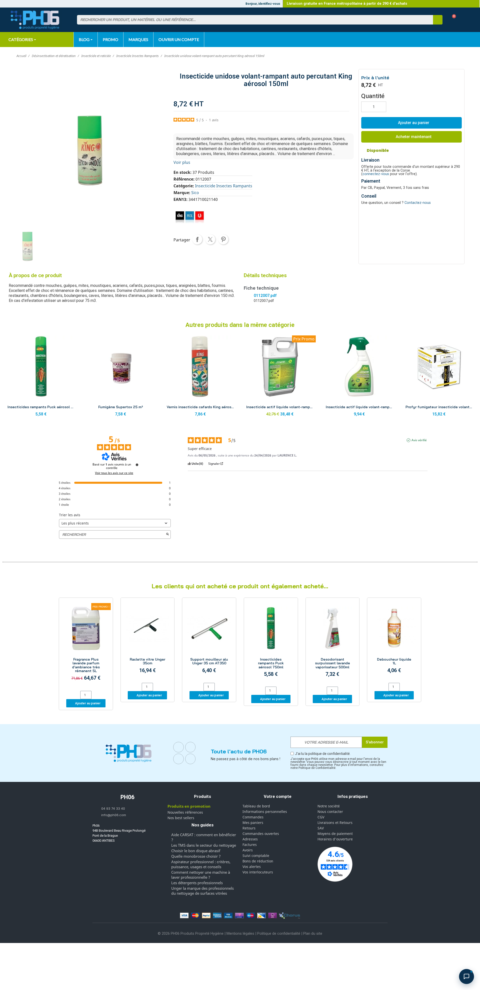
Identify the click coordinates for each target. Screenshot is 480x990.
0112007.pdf (265, 295)
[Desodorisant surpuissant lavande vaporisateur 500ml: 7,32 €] (332, 643)
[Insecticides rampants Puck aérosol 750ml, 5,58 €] (41, 377)
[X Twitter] (190, 759)
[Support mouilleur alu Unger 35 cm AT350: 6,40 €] (209, 641)
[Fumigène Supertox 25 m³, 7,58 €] (120, 377)
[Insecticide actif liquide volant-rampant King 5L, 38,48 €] (279, 377)
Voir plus (182, 162)
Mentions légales (240, 933)
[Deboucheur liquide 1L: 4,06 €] (394, 641)
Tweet (210, 239)
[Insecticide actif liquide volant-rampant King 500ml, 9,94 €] (359, 377)
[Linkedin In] (178, 759)
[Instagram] (190, 747)
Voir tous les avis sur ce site (114, 473)
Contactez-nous (417, 203)
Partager (197, 239)
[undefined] (137, 465)
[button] (452, 20)
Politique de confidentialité (278, 933)
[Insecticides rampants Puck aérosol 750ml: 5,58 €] (270, 643)
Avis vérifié (419, 440)
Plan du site (312, 933)
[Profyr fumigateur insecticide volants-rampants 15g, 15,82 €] (439, 377)
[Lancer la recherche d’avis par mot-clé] (168, 534)
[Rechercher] (437, 20)
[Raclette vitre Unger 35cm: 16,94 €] (147, 641)
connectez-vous (375, 174)
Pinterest (223, 239)
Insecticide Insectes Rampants (223, 186)
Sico (195, 192)
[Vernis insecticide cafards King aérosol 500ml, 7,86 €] (200, 377)
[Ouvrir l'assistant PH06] (466, 976)
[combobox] (252, 20)
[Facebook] (178, 747)
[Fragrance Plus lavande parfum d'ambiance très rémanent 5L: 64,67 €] (86, 645)
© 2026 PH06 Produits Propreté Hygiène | (192, 933)
